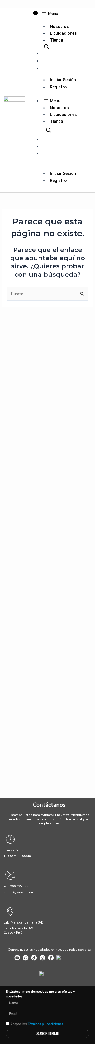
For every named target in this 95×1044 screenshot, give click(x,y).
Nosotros (59, 26)
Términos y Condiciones (45, 1024)
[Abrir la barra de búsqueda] (46, 47)
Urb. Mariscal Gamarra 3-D (24, 922)
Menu (52, 14)
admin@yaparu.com (19, 892)
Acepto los (36, 1024)
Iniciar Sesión (63, 79)
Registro (58, 86)
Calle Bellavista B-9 (18, 928)
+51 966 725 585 (16, 886)
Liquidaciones (63, 33)
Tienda (56, 40)
